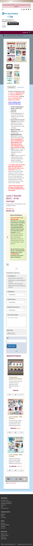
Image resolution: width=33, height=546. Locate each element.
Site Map (3, 517)
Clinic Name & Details (13, 315)
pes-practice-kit (12, 483)
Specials (3, 528)
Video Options (11, 291)
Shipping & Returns (6, 503)
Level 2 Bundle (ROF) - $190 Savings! (14, 35)
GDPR (2, 516)
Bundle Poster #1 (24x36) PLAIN (15, 278)
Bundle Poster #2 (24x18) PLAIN (15, 283)
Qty (7, 338)
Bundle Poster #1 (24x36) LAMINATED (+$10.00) (16, 281)
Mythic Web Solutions (27, 544)
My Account (4, 534)
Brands (3, 523)
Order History (4, 535)
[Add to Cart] (10, 394)
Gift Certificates (5, 525)
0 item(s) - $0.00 (14, 23)
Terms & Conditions (6, 502)
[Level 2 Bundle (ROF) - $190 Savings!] (16, 52)
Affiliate (3, 526)
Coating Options (12, 276)
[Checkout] (30, 9)
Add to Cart (11, 346)
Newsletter (4, 538)
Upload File (11, 333)
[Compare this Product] (21, 394)
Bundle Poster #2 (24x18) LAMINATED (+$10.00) (16, 286)
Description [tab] (11, 87)
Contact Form (4, 500)
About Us (3, 505)
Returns (3, 514)
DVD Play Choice (11, 299)
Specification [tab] (20, 87)
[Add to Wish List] (7, 264)
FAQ (2, 506)
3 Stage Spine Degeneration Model (15, 378)
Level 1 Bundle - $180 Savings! (15, 417)
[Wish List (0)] (26, 9)
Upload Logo (10, 330)
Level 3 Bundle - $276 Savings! (15, 455)
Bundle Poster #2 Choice (13, 307)
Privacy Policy (4, 508)
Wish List (3, 537)
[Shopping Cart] (28, 9)
